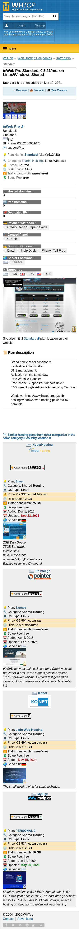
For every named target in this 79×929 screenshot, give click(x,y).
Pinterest (27, 925)
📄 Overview (19, 90)
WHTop (8, 58)
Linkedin (33, 925)
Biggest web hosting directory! (27, 9)
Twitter (13, 925)
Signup (40, 25)
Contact (8, 918)
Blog (20, 925)
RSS (40, 925)
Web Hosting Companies (35, 58)
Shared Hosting (32, 160)
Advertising (25, 918)
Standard (30, 338)
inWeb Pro (63, 58)
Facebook (6, 925)
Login (21, 25)
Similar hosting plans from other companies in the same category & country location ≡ (39, 436)
